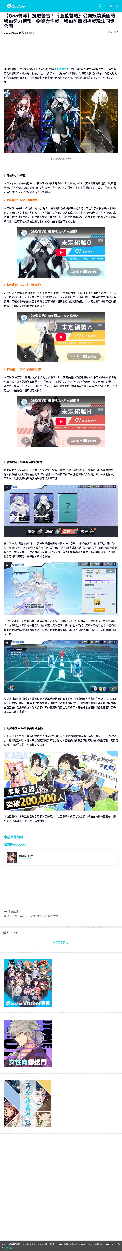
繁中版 (41, 916)
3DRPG (12, 916)
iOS (33, 916)
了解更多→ (10, 1248)
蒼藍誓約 (61, 69)
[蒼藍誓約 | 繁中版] (61, 857)
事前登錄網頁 (13, 837)
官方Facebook (15, 844)
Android (23, 916)
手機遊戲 (13, 911)
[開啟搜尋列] (100, 6)
